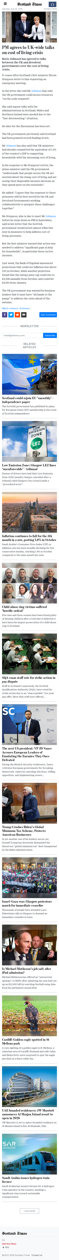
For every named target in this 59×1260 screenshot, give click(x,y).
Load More (29, 1211)
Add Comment (48, 314)
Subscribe (50, 335)
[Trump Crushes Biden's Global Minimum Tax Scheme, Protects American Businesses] (29, 803)
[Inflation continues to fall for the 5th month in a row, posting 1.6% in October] (29, 512)
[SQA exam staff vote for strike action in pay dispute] (29, 653)
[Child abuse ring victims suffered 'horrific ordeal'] (29, 582)
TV (3, 1240)
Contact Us (37, 1255)
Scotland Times (29, 4)
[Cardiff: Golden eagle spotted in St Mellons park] (29, 1015)
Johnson (36, 91)
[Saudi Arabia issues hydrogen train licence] (29, 1153)
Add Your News (9, 1244)
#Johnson (24, 308)
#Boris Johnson (10, 308)
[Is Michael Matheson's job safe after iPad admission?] (29, 944)
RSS (7, 1247)
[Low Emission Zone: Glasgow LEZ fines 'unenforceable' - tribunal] (29, 441)
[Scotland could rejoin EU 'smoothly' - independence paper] (29, 374)
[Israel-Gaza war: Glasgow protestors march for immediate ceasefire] (29, 877)
